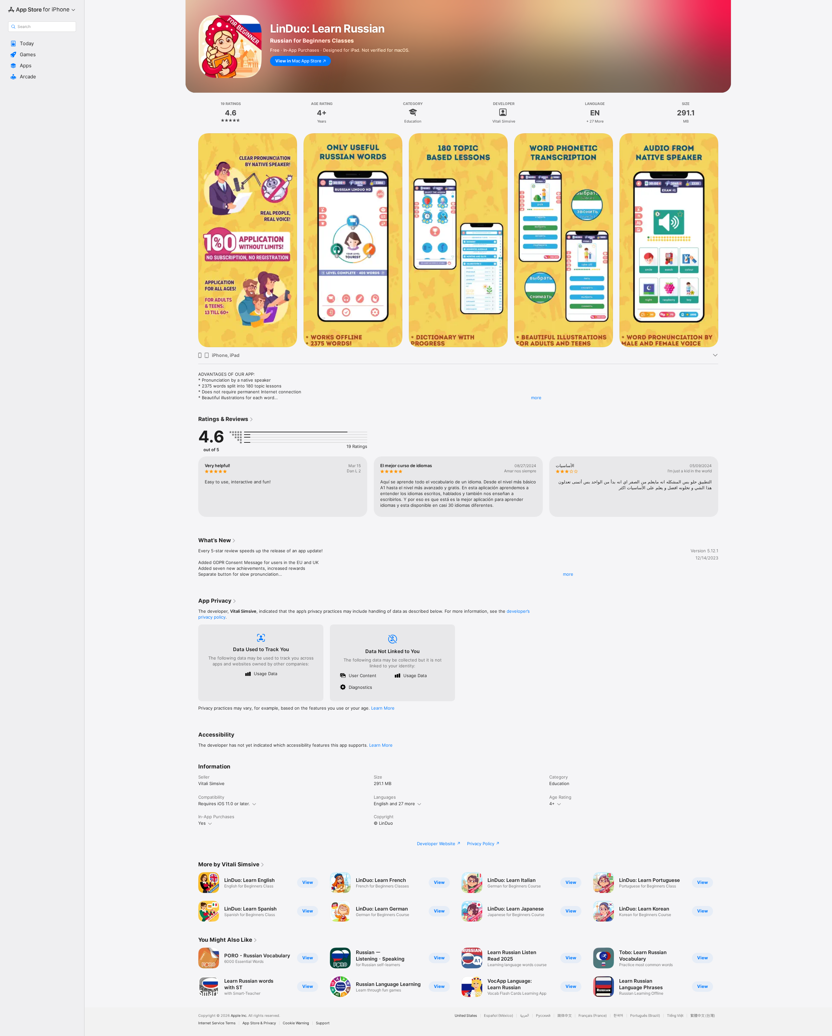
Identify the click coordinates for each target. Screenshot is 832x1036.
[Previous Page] (191, 240)
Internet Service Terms (217, 1023)
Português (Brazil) (645, 1015)
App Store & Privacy (259, 1023)
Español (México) (498, 1015)
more (536, 397)
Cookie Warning (296, 1023)
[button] (42, 43)
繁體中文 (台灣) (702, 1015)
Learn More (383, 708)
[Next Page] (724, 240)
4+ (552, 803)
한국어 (618, 1015)
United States (466, 1015)
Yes (202, 823)
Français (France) (592, 1015)
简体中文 (564, 1015)
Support (323, 1023)
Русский (543, 1015)
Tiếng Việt (675, 1015)
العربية (524, 1015)
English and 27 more (394, 803)
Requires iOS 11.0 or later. (224, 803)
